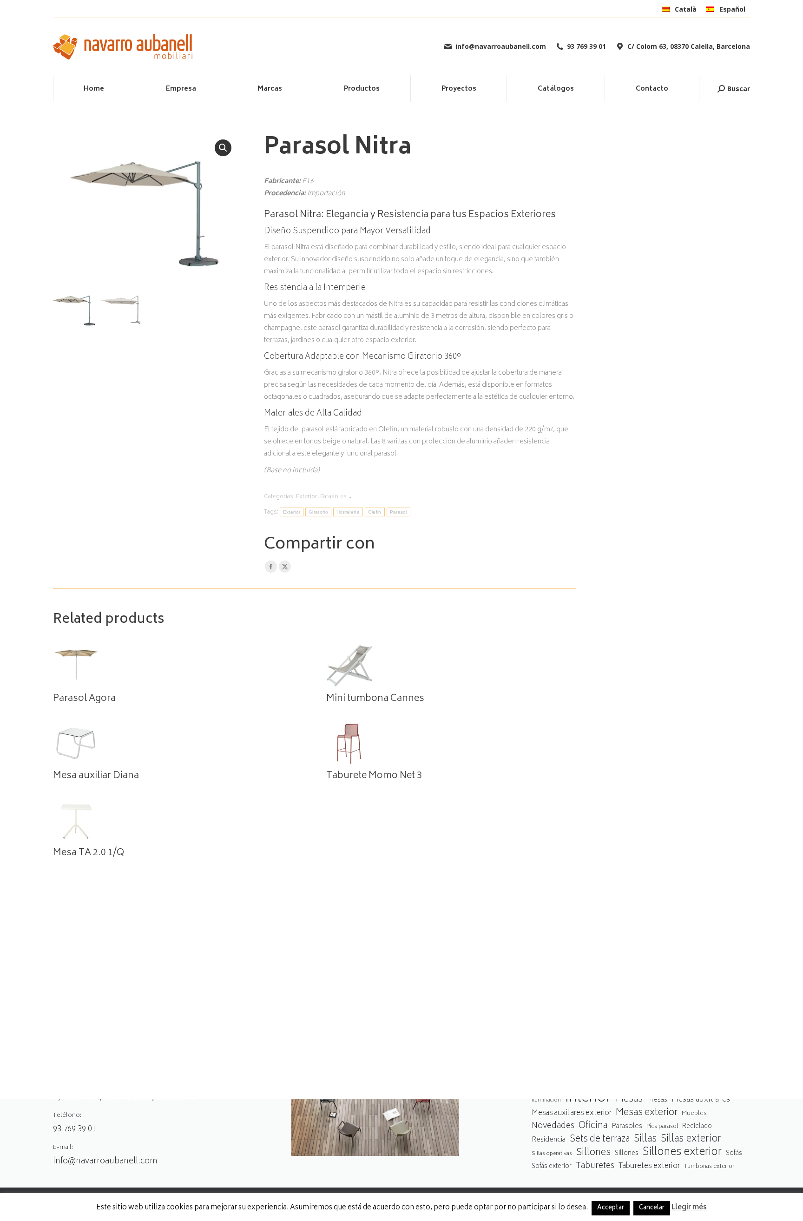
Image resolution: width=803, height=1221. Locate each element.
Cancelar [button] (652, 1208)
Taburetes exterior (649, 1166)
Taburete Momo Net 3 (374, 776)
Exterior (306, 497)
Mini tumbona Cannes (375, 699)
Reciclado (697, 1126)
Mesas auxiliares (700, 1100)
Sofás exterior (552, 1166)
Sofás (734, 1153)
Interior (588, 1099)
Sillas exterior (691, 1139)
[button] (223, 147)
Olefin (375, 512)
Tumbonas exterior (709, 1167)
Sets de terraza (600, 1139)
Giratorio (318, 512)
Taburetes (595, 1166)
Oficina (593, 1126)
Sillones (593, 1153)
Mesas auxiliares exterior (572, 1113)
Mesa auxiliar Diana (96, 776)
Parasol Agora (84, 699)
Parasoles (333, 497)
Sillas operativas (552, 1153)
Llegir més (689, 1208)
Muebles (694, 1114)
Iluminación (546, 1100)
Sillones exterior (682, 1153)
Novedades (553, 1126)
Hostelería (348, 512)
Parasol (398, 512)
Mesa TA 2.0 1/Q (88, 853)
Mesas (629, 1099)
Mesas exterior (647, 1113)
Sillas (645, 1139)
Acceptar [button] (610, 1208)
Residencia (549, 1140)
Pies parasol (662, 1127)
